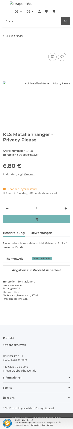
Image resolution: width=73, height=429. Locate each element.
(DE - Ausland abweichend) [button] (43, 193)
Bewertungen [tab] (41, 233)
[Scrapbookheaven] (21, 3)
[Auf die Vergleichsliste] (52, 57)
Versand (29, 174)
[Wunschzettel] (46, 11)
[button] (39, 11)
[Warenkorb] (53, 11)
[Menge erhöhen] (66, 208)
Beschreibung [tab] (14, 233)
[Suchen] (65, 21)
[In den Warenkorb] (6, 48)
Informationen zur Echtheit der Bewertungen (34, 425)
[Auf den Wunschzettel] (62, 57)
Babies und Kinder (42, 258)
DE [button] (17, 11)
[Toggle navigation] (5, 2)
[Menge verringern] (7, 208)
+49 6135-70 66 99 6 (15, 366)
